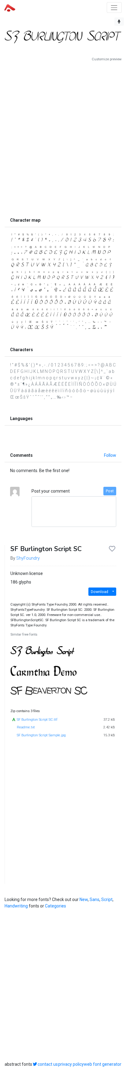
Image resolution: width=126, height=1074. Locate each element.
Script (107, 899)
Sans (94, 899)
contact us (48, 1064)
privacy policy (71, 1064)
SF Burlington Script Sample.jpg (41, 735)
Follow (110, 455)
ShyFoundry (28, 558)
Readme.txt (26, 727)
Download (99, 592)
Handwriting (16, 905)
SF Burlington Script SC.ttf (37, 720)
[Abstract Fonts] (9, 7)
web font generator (102, 1064)
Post (110, 491)
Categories (55, 905)
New (84, 899)
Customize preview (106, 59)
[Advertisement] (63, 138)
